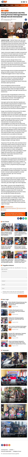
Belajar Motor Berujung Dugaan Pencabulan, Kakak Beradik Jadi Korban (6, 247)
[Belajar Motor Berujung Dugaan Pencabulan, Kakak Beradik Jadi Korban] (7, 241)
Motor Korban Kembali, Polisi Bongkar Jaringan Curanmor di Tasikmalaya (21, 247)
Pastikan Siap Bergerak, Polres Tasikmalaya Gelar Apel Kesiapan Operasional (21, 234)
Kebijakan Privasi (17, 451)
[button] (22, 2)
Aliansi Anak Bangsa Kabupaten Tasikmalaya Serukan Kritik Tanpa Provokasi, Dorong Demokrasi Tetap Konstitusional (20, 261)
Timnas (4, 210)
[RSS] (9, 445)
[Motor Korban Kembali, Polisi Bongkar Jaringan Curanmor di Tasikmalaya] (21, 241)
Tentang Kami (4, 449)
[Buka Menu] (24, 2)
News (2, 10)
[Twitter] (21, 218)
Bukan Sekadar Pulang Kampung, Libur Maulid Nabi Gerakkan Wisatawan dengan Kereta (6, 234)
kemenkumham (9, 206)
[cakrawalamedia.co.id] (10, 2)
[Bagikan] (26, 20)
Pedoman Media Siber (6, 451)
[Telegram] (23, 218)
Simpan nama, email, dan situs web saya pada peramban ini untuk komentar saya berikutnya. (13, 292)
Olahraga (6, 10)
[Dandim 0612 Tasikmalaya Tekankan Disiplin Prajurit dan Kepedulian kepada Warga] (7, 254)
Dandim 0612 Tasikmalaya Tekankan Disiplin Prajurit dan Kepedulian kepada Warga (7, 261)
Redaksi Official (7, 19)
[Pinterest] (4, 445)
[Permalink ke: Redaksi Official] (2, 19)
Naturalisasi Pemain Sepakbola (9, 208)
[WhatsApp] (26, 218)
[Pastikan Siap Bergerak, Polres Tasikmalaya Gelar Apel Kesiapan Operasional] (21, 227)
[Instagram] (7, 445)
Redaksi (11, 449)
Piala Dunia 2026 (22, 208)
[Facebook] (18, 218)
